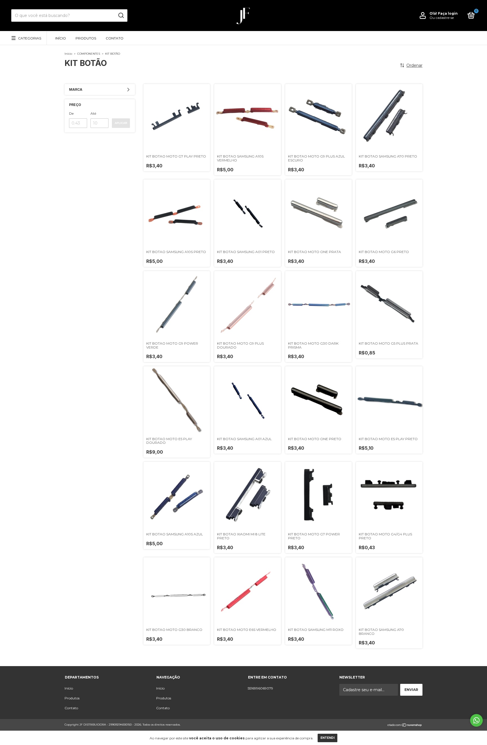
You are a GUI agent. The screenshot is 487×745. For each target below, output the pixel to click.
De (71, 113)
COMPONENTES (88, 54)
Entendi (327, 738)
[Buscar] (120, 15)
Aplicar (121, 123)
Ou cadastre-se (442, 17)
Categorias (29, 38)
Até (93, 113)
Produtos (86, 38)
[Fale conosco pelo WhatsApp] (476, 720)
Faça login (448, 13)
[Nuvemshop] (404, 725)
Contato (114, 38)
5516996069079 (260, 688)
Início (60, 38)
